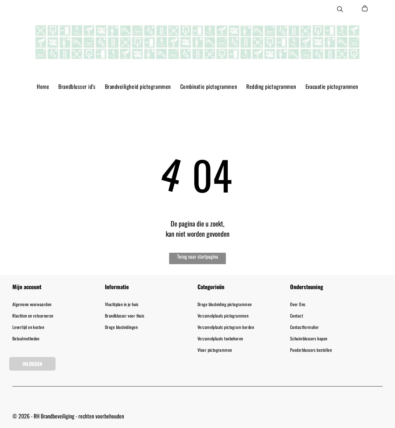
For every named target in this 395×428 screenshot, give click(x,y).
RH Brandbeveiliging (54, 416)
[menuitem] (43, 86)
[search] (340, 10)
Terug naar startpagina (197, 256)
